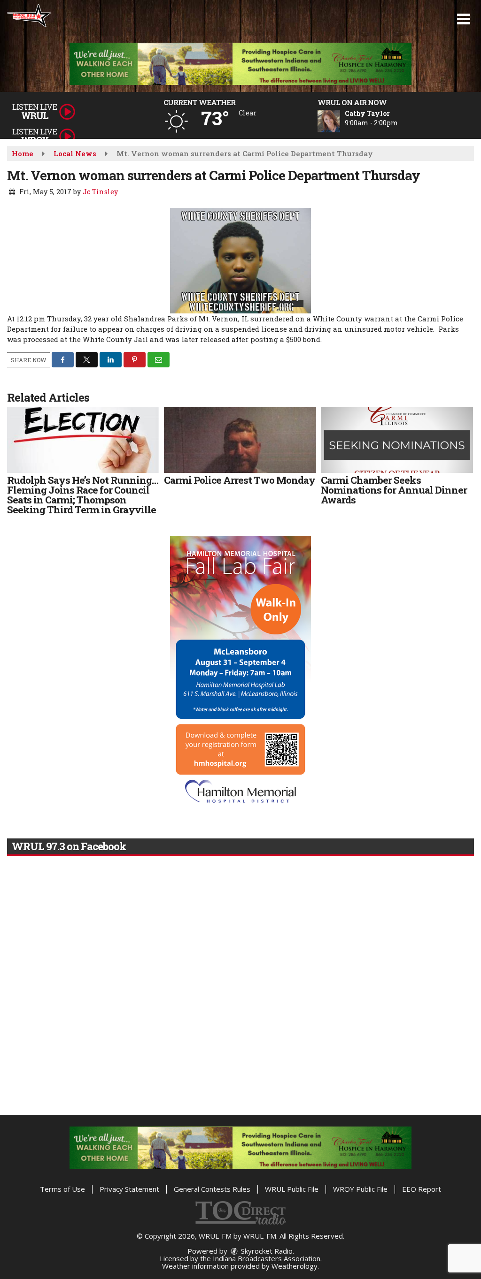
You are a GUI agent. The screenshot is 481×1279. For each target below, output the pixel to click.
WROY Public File (360, 1189)
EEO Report (421, 1189)
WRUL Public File (291, 1189)
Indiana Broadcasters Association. (267, 1258)
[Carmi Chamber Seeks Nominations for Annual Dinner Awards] (397, 440)
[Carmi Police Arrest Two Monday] (240, 440)
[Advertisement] (240, 64)
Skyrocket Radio (266, 1251)
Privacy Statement (129, 1189)
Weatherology (295, 1266)
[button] (463, 19)
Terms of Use (62, 1189)
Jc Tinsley (100, 191)
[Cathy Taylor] (340, 121)
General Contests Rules (212, 1189)
